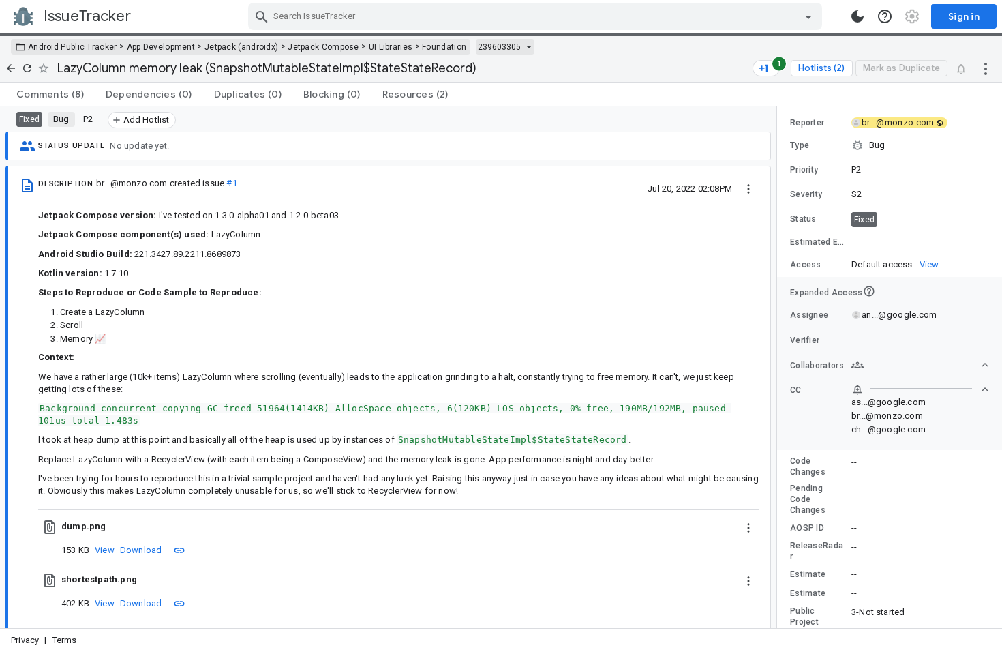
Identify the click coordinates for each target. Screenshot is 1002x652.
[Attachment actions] (748, 526)
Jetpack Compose (323, 47)
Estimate (807, 574)
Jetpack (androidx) (241, 47)
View (105, 550)
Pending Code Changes (807, 499)
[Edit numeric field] (921, 242)
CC (796, 390)
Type (799, 145)
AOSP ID (807, 528)
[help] (884, 16)
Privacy (25, 640)
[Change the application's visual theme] (857, 16)
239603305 (499, 47)
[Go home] (11, 68)
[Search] (262, 16)
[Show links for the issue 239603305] (528, 47)
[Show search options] (808, 16)
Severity (806, 194)
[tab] (50, 94)
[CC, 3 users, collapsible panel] (920, 389)
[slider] (779, 367)
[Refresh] (27, 68)
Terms (64, 640)
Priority (804, 170)
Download (141, 550)
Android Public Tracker (72, 47)
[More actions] (986, 68)
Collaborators (817, 365)
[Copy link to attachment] (179, 549)
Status (803, 219)
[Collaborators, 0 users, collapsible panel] (920, 365)
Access (805, 264)
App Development (161, 47)
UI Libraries (391, 47)
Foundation (444, 47)
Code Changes (807, 466)
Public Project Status (804, 622)
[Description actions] (748, 188)
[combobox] (536, 16)
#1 (231, 183)
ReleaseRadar (816, 551)
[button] (889, 145)
